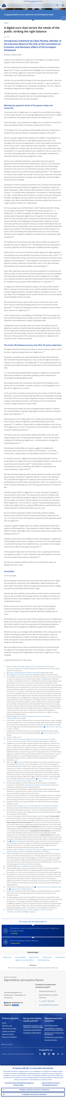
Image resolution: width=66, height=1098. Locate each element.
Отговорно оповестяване (32, 1033)
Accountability (20, 957)
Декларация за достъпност (53, 1037)
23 (20, 442)
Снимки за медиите (8, 1031)
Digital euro (7, 957)
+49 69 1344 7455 (48, 1001)
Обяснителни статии (9, 1028)
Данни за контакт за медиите (13, 1004)
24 (57, 453)
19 (22, 413)
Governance (47, 957)
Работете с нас (7, 1026)
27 (18, 533)
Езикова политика (50, 1040)
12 (25, 260)
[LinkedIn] (44, 1054)
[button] (62, 2)
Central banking (43, 960)
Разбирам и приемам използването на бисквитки (34, 1089)
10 (31, 244)
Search (57, 5)
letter (15, 675)
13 (47, 265)
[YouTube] (53, 1054)
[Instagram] (49, 1054)
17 (44, 351)
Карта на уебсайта (8, 1044)
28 (40, 546)
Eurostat (19, 762)
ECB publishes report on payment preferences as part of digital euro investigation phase (34, 931)
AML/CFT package (17, 841)
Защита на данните (51, 1025)
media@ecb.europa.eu (50, 1005)
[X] (40, 1054)
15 (13, 307)
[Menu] (62, 5)
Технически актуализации (32, 1030)
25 (30, 463)
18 (38, 362)
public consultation (33, 810)
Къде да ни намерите (9, 1037)
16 (28, 310)
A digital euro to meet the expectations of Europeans (34, 806)
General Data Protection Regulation (47, 887)
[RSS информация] (62, 1054)
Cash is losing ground (50, 733)
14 (53, 281)
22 (21, 437)
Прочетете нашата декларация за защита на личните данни (19, 1084)
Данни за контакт (8, 1034)
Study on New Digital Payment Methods (21, 672)
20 (12, 424)
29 (39, 556)
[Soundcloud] (58, 1054)
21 (28, 429)
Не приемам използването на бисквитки (34, 1094)
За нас (4, 1023)
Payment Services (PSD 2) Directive (22, 889)
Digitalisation (34, 957)
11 (59, 254)
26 (30, 468)
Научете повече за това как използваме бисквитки (51, 1084)
